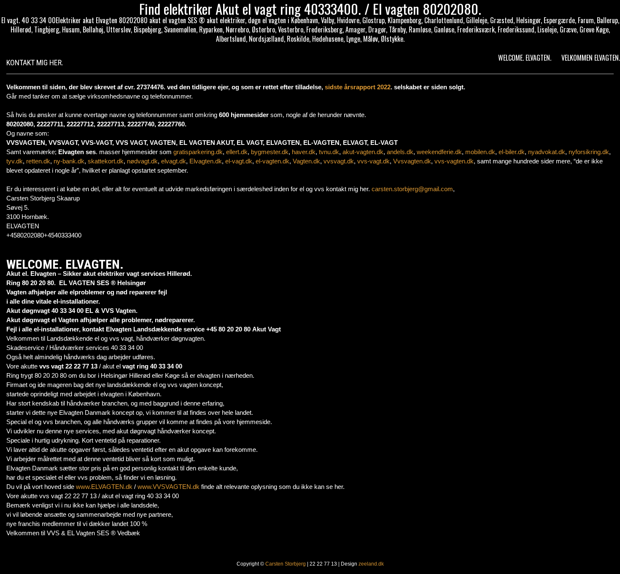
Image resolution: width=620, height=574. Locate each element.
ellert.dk (237, 151)
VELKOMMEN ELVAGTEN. (590, 58)
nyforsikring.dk (589, 151)
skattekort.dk (106, 161)
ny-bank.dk (69, 161)
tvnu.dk (329, 151)
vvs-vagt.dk (373, 161)
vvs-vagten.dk (454, 161)
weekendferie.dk (439, 151)
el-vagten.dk (272, 161)
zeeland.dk (371, 564)
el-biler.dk (512, 151)
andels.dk (400, 151)
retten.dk (38, 161)
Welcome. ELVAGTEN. (524, 58)
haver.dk (303, 151)
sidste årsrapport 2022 (358, 87)
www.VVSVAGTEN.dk (168, 486)
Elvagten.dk (205, 161)
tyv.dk (14, 161)
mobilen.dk (480, 151)
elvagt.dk (173, 161)
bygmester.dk (269, 151)
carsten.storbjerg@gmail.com (412, 188)
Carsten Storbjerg (285, 564)
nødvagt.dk (142, 161)
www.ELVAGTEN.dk (104, 486)
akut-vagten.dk (362, 151)
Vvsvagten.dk (412, 161)
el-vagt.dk (238, 161)
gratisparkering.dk (198, 151)
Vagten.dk (306, 161)
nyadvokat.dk (546, 151)
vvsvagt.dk (338, 161)
